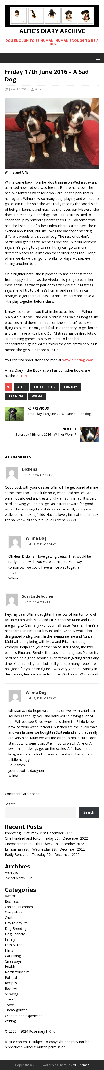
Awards (10, 896)
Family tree (13, 944)
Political (11, 977)
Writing (10, 1021)
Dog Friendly (15, 934)
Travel (10, 1004)
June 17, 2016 (18, 89)
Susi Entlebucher (38, 596)
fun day (70, 387)
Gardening (13, 955)
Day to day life (16, 923)
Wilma (37, 396)
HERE (23, 375)
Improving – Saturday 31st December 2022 (38, 833)
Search (10, 804)
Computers (13, 912)
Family (10, 939)
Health (10, 966)
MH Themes (81, 1065)
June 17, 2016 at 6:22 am (37, 475)
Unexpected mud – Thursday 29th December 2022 (44, 844)
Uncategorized (16, 1010)
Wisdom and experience (23, 1015)
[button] (97, 57)
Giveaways (13, 961)
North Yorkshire (17, 972)
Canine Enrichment (19, 906)
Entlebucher (44, 387)
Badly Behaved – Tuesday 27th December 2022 (42, 854)
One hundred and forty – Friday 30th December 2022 (46, 838)
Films (9, 950)
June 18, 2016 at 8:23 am (41, 698)
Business (12, 901)
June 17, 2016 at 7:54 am (41, 544)
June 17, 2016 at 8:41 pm (37, 602)
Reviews (11, 988)
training (15, 396)
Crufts (9, 917)
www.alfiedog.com (77, 360)
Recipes (11, 983)
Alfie (38, 89)
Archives (11, 872)
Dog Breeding (16, 928)
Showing (11, 993)
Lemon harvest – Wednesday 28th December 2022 (45, 849)
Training (11, 999)
